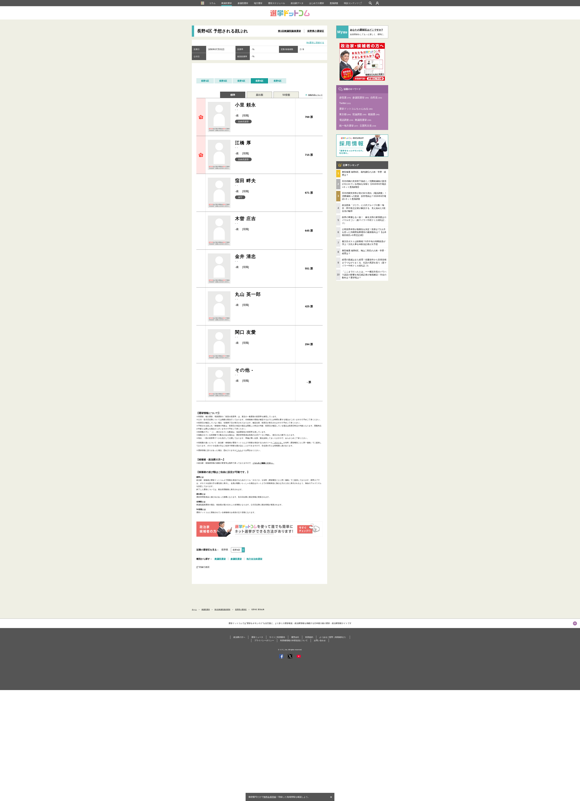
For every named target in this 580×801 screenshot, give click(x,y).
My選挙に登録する (315, 42)
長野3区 (241, 81)
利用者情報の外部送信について (294, 640)
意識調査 (334, 3)
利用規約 (309, 637)
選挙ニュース (257, 637)
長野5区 (278, 81)
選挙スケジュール (276, 3)
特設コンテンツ (351, 3)
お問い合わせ (320, 640)
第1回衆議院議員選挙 (289, 31)
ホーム (194, 609)
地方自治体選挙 (254, 559)
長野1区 (205, 81)
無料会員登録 (269, 797)
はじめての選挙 (316, 3)
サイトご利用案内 (277, 637)
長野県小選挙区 (315, 31)
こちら (239, 450)
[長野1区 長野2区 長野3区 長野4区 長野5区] (238, 549)
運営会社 (295, 637)
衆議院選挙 (226, 3)
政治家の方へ (239, 637)
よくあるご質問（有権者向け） (333, 637)
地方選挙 (258, 3)
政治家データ (297, 3)
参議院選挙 (243, 3)
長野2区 (223, 81)
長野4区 (259, 81)
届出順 (259, 95)
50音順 (286, 95)
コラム (212, 3)
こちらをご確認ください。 (263, 463)
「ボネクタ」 (277, 443)
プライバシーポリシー (264, 640)
